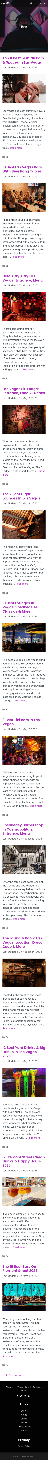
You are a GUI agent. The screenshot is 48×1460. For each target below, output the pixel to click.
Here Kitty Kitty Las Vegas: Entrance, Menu (22, 278)
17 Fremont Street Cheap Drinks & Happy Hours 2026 (23, 1161)
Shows (24, 1410)
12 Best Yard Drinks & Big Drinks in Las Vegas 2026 (23, 1051)
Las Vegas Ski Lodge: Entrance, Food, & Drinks (23, 390)
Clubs (24, 1414)
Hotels (24, 1422)
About (24, 1430)
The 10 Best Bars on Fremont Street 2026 (20, 1268)
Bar (7, 156)
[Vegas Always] (6, 3)
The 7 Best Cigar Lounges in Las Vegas (21, 496)
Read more (16, 147)
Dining (24, 1418)
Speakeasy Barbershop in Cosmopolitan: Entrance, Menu (22, 829)
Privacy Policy (24, 1446)
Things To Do (24, 1426)
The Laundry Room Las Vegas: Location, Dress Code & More (22, 942)
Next (17, 1375)
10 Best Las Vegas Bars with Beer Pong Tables (22, 169)
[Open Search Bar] (31, 3)
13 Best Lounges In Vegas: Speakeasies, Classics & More (20, 607)
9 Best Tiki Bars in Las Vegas (21, 722)
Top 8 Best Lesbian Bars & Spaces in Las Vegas (23, 60)
